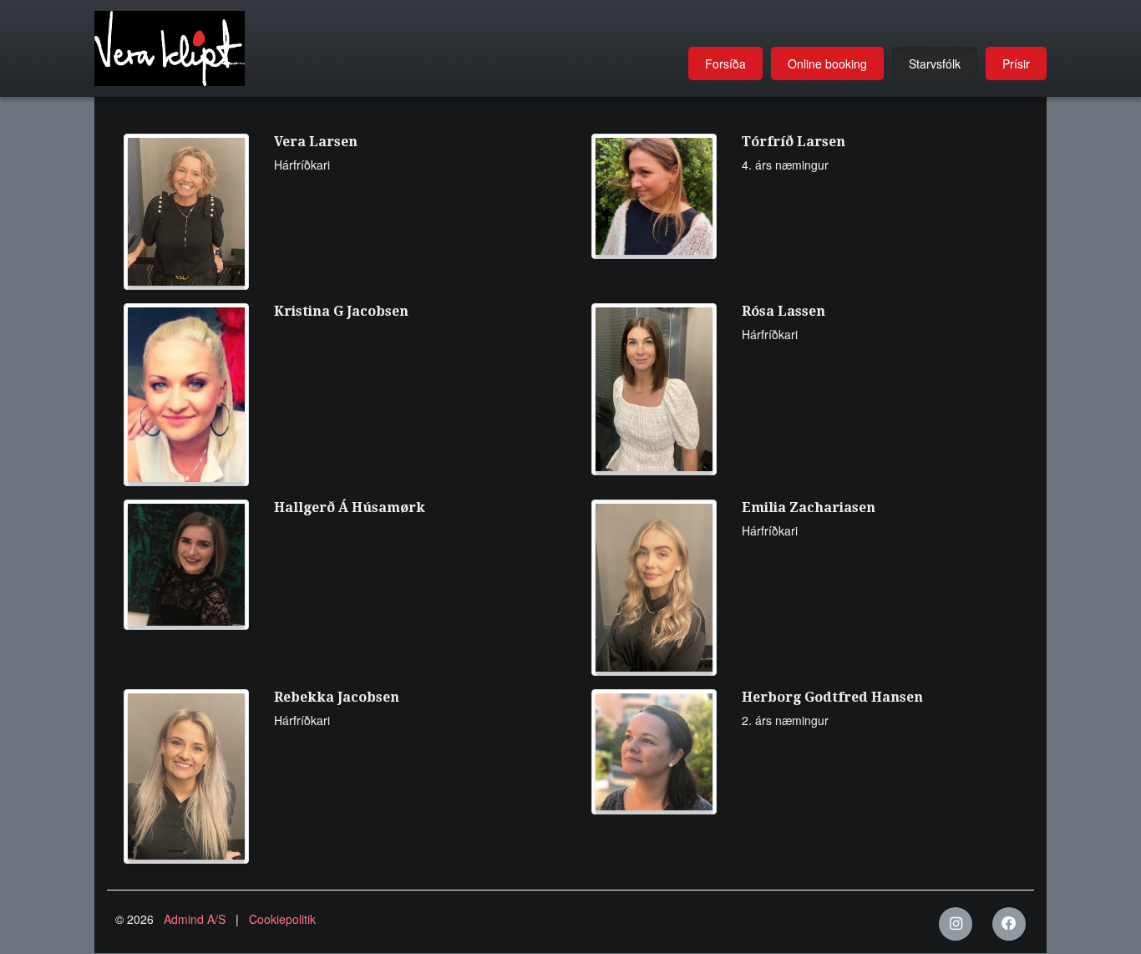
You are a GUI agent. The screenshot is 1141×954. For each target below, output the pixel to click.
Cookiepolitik (282, 919)
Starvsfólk (935, 63)
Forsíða (725, 63)
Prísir (1016, 63)
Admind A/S (195, 919)
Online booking (827, 63)
